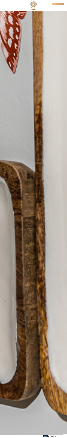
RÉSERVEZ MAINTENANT (58, 4)
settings (39, 436)
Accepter (45, 436)
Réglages (52, 436)
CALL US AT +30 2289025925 (58, 6)
